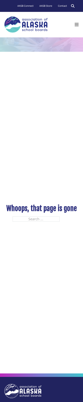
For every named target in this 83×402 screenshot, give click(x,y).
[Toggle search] (73, 6)
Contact (62, 5)
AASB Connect (25, 5)
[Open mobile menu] (77, 24)
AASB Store (45, 5)
